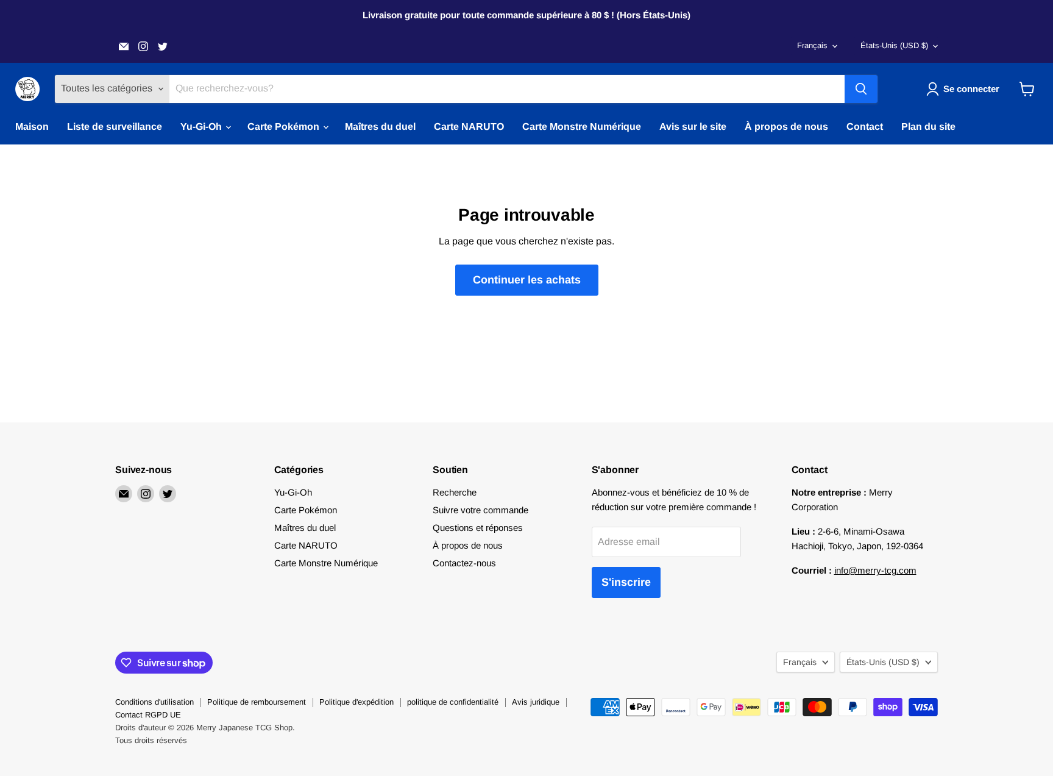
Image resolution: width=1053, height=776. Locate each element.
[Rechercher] (861, 89)
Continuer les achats (527, 280)
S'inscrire (626, 582)
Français (812, 45)
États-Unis (894, 45)
